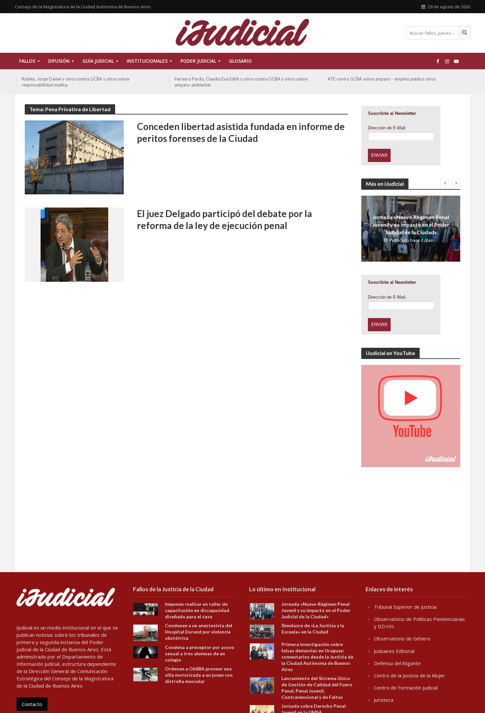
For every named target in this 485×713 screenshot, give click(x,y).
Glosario (240, 61)
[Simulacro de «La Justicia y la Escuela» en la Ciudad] (262, 631)
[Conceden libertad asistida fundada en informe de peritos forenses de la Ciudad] (74, 156)
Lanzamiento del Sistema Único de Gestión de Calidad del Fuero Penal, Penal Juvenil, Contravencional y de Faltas (316, 687)
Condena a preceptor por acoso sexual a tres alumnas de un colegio (199, 653)
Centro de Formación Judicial (405, 687)
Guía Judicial (98, 61)
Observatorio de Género (402, 638)
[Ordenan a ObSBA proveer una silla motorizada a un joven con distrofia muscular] (145, 673)
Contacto (32, 704)
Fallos (27, 61)
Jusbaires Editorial (394, 651)
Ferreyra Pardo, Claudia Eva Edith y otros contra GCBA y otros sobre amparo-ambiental (241, 81)
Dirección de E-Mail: (387, 127)
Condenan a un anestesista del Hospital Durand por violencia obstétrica (198, 632)
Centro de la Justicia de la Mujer (409, 675)
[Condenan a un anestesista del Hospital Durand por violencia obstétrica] (145, 632)
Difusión (59, 61)
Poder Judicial (198, 61)
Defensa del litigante (397, 663)
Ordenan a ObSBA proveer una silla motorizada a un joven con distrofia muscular (199, 675)
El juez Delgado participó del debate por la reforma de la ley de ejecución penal (224, 219)
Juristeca (383, 700)
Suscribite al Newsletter (392, 113)
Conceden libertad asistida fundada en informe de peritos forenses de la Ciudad (241, 132)
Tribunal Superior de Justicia (405, 606)
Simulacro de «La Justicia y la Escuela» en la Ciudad (312, 628)
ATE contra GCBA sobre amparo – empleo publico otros (382, 78)
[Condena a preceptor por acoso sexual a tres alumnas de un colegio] (145, 651)
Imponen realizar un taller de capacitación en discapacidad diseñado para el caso (197, 610)
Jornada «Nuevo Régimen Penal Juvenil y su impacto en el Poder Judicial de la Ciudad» (410, 224)
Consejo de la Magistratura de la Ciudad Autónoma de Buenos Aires (83, 7)
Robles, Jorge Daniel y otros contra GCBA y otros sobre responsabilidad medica (75, 81)
